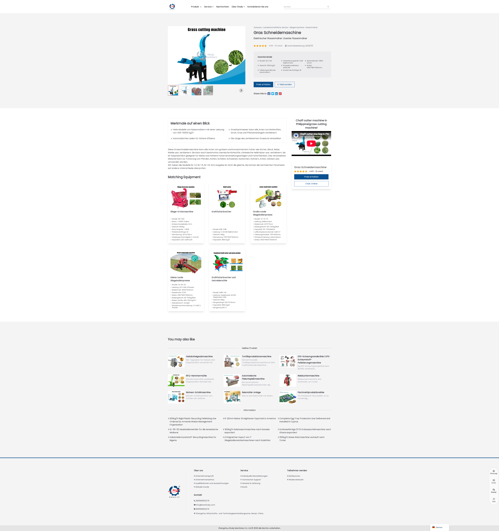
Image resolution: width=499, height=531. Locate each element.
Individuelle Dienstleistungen (255, 476)
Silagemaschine (297, 27)
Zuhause (257, 27)
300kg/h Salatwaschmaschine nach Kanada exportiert (247, 431)
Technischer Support (251, 479)
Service (208, 6)
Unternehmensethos (204, 479)
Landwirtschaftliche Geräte (275, 27)
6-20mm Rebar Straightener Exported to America (250, 418)
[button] (185, 90)
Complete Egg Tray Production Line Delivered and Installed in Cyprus (304, 420)
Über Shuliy (237, 6)
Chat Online (311, 183)
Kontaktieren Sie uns (257, 6)
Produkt (195, 6)
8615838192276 (202, 500)
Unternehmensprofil (204, 476)
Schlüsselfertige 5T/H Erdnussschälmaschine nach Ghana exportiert (305, 431)
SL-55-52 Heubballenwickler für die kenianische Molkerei (194, 431)
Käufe (244, 487)
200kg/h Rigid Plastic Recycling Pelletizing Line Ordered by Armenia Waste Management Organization (193, 421)
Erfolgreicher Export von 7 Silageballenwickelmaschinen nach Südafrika (247, 439)
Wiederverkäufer (296, 479)
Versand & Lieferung (251, 483)
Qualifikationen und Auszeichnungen (212, 483)
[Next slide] (241, 90)
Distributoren (294, 476)
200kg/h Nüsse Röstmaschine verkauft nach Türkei (301, 439)
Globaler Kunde (202, 487)
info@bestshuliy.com (205, 505)
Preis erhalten (263, 84)
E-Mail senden (284, 84)
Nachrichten (222, 6)
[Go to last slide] (172, 90)
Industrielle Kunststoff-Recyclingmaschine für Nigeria (193, 439)
